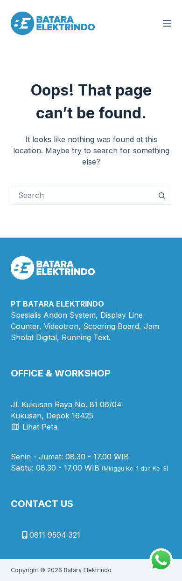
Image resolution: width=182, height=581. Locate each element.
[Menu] (167, 23)
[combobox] (82, 195)
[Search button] (162, 195)
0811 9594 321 (54, 535)
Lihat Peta (39, 426)
